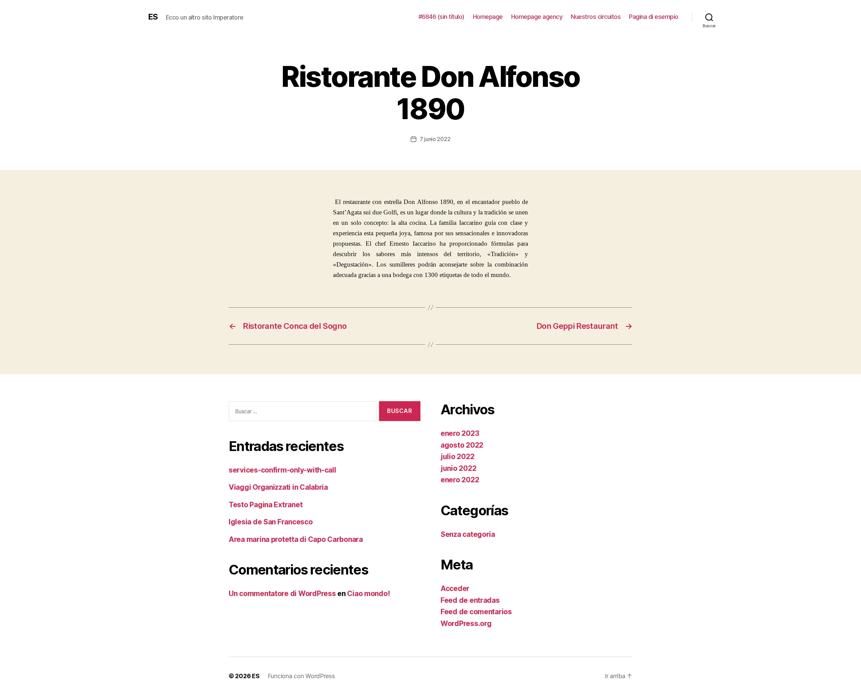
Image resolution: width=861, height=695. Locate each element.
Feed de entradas (470, 600)
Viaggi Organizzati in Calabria (278, 487)
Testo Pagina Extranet (265, 504)
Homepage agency (537, 16)
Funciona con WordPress (301, 676)
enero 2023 (460, 433)
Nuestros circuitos (596, 16)
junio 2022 (458, 468)
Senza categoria (468, 534)
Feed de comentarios (476, 611)
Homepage (488, 16)
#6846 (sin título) (441, 16)
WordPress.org (466, 623)
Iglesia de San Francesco (271, 522)
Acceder (455, 588)
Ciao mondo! (368, 593)
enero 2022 (460, 480)
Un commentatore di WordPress (282, 593)
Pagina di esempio (653, 16)
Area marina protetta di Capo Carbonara (296, 539)
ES (153, 17)
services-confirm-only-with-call (282, 470)
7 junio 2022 (435, 139)
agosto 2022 (462, 445)
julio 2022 (457, 456)
